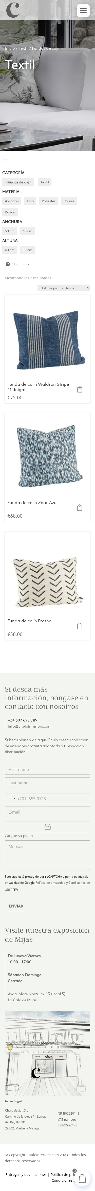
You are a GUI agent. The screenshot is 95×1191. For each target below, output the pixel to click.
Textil (23, 48)
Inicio (10, 48)
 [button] (81, 389)
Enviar (16, 905)
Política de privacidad (50, 882)
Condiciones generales (71, 1180)
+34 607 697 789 (22, 720)
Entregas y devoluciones (26, 1174)
